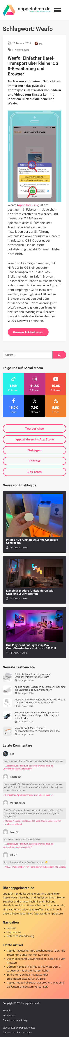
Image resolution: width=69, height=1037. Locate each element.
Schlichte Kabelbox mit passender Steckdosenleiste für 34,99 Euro (33, 675)
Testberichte (34, 428)
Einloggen (34, 450)
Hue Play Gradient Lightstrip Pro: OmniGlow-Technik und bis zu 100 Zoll (31, 647)
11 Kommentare (20, 49)
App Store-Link (28, 205)
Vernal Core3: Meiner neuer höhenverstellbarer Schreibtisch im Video (37, 729)
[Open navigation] (57, 10)
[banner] (27, 10)
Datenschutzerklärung (20, 936)
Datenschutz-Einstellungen (17, 1032)
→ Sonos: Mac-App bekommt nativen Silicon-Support (28, 795)
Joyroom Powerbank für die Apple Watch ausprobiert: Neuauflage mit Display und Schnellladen (37, 715)
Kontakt (34, 461)
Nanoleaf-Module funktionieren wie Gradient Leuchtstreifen (29, 592)
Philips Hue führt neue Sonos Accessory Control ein (32, 541)
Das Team (34, 472)
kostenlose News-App (25, 913)
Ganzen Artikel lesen (28, 332)
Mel (41, 43)
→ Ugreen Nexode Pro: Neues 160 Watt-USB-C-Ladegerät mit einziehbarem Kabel (32, 823)
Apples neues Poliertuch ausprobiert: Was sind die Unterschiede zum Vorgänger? (40, 688)
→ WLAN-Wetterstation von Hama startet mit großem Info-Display (34, 867)
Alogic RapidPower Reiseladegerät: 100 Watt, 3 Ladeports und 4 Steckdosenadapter (40, 701)
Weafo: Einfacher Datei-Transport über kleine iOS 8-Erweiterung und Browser (33, 66)
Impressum (14, 932)
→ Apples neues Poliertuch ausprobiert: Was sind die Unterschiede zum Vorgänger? (28, 767)
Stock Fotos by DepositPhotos (19, 1027)
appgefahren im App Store (34, 439)
